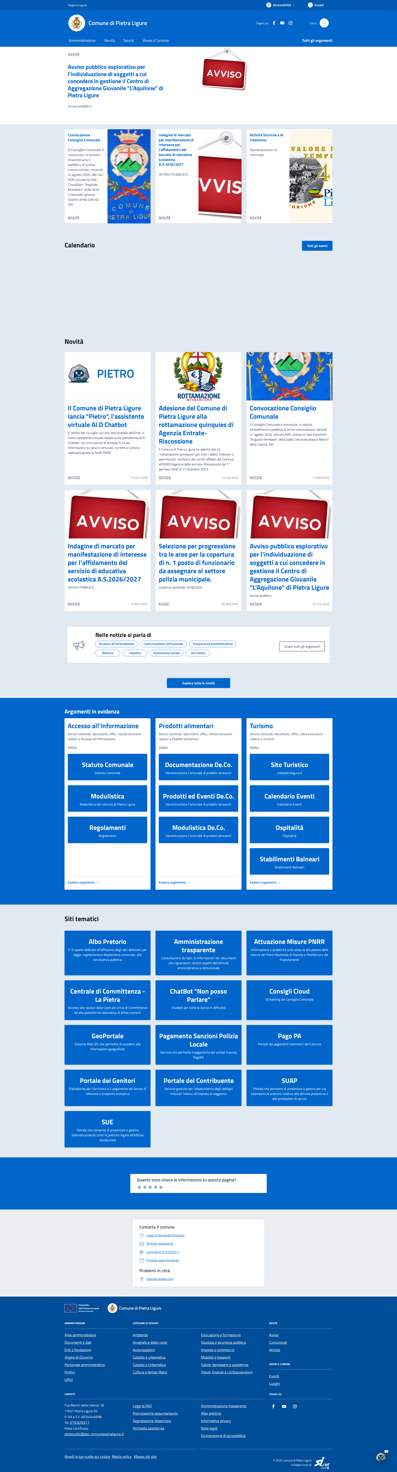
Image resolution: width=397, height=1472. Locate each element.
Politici (70, 1372)
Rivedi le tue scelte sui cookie (87, 1456)
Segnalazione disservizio (152, 1421)
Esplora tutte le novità (198, 683)
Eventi (274, 1376)
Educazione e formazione (221, 1335)
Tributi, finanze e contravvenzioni (226, 1372)
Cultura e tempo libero (150, 1372)
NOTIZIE (74, 477)
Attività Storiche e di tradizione (266, 137)
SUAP (289, 1080)
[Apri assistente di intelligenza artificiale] (380, 1455)
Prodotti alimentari (186, 726)
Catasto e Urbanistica (149, 1365)
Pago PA (289, 1036)
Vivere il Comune (156, 40)
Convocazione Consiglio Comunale (84, 137)
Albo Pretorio (107, 941)
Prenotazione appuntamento (155, 1413)
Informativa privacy (216, 1421)
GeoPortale (107, 1036)
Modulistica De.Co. (198, 827)
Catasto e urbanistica (149, 1357)
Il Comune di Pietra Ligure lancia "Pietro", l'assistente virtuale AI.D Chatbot (106, 416)
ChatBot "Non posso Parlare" (198, 995)
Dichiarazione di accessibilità (223, 1435)
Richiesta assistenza (148, 1428)
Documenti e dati (78, 1342)
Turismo (261, 726)
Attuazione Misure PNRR (289, 941)
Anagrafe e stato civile (150, 1342)
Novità (109, 40)
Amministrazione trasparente (198, 945)
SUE (107, 1122)
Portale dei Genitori (107, 1080)
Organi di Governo (79, 1357)
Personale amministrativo (85, 1365)
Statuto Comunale (107, 764)
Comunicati (278, 1342)
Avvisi (274, 1335)
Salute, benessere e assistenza (224, 1365)
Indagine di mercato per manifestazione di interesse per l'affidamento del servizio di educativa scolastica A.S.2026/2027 (176, 150)
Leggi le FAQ (142, 1406)
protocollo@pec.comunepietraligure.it (94, 1434)
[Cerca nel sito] (324, 23)
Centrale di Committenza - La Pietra (107, 995)
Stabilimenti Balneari (289, 859)
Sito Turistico (289, 764)
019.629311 (79, 1422)
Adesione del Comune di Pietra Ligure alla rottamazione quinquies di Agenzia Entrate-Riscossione (196, 424)
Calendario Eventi (289, 796)
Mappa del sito (145, 1456)
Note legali (209, 1428)
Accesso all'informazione (103, 726)
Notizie (274, 1350)
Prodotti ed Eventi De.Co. (198, 796)
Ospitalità (289, 827)
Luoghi (274, 1383)
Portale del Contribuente (199, 1080)
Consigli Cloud (289, 991)
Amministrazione (82, 40)
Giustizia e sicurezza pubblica (223, 1342)
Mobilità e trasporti (215, 1357)
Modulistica (107, 796)
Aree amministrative (80, 1335)
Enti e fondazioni (78, 1350)
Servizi (128, 40)
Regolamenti (107, 827)
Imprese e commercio (217, 1350)
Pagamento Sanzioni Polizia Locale (198, 1040)
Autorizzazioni (144, 1350)
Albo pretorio (211, 1413)
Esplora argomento (82, 882)
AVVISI (164, 603)
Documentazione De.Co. (198, 764)
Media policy (122, 1456)
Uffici (69, 1379)
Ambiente (140, 1335)
